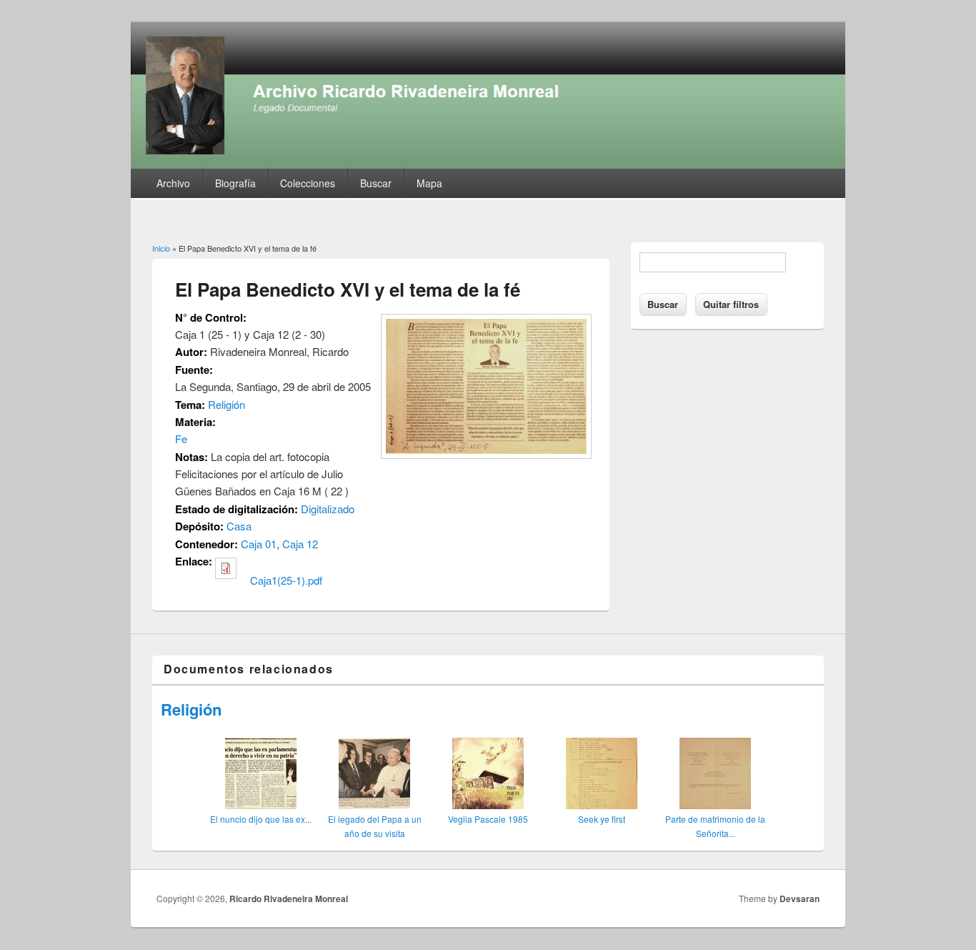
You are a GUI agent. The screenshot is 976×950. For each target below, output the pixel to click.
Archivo (173, 183)
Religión (226, 404)
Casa (239, 525)
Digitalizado (327, 508)
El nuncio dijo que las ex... (261, 819)
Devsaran (800, 898)
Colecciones (307, 183)
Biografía (235, 183)
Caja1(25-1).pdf (286, 580)
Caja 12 (300, 543)
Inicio (161, 248)
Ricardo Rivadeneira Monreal (288, 898)
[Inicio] (488, 164)
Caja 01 (259, 543)
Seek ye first (601, 819)
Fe (181, 438)
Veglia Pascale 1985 (488, 819)
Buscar (376, 183)
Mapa (429, 183)
